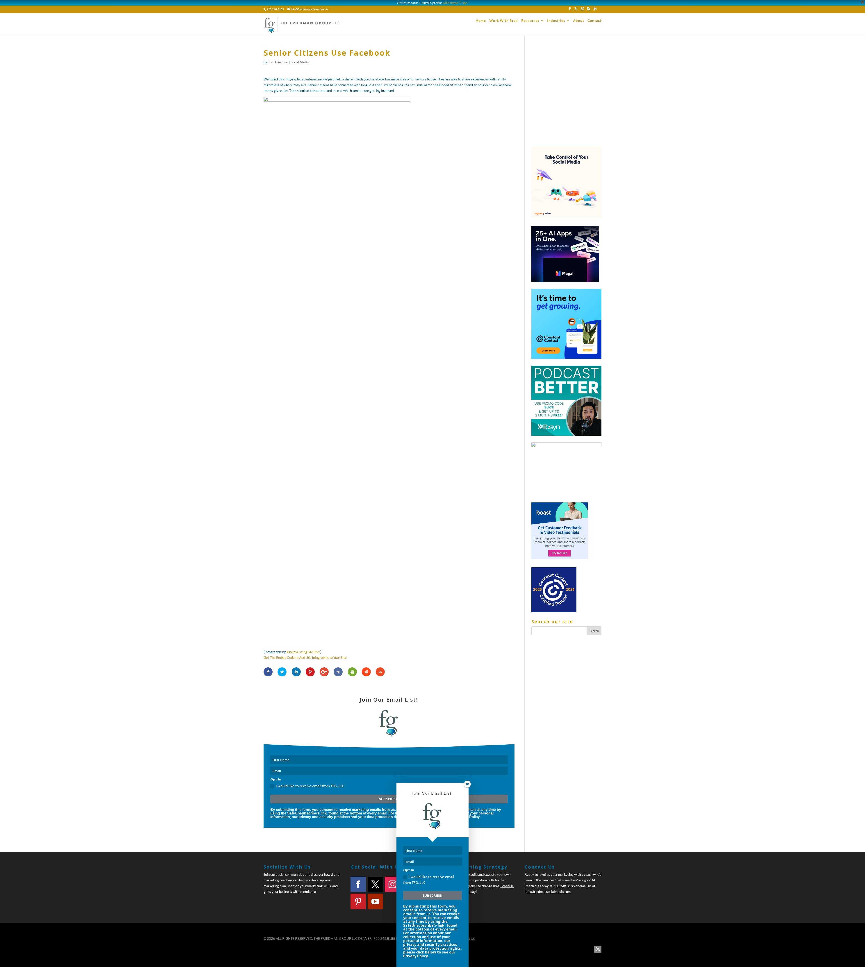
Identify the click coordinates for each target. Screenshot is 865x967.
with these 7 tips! (455, 3)
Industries (556, 21)
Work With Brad (503, 21)
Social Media (300, 62)
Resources (530, 21)
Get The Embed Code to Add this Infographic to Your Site (305, 657)
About (578, 21)
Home (481, 21)
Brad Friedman (278, 62)
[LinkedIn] (594, 10)
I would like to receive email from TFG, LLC (428, 879)
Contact (594, 21)
